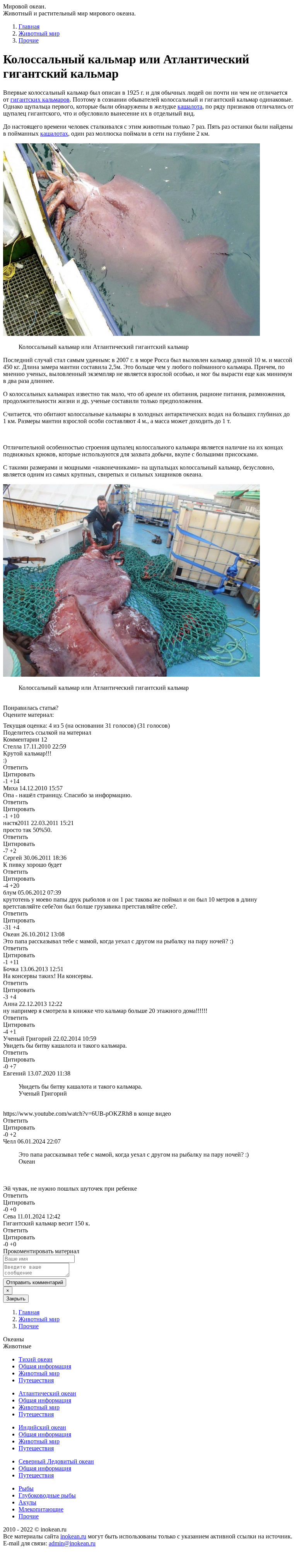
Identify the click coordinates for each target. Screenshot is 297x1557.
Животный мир (39, 33)
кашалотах (54, 133)
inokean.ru (73, 1536)
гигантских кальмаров (40, 99)
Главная (29, 26)
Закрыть (16, 1299)
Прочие (29, 40)
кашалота (190, 106)
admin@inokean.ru (72, 1543)
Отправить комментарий (34, 1282)
